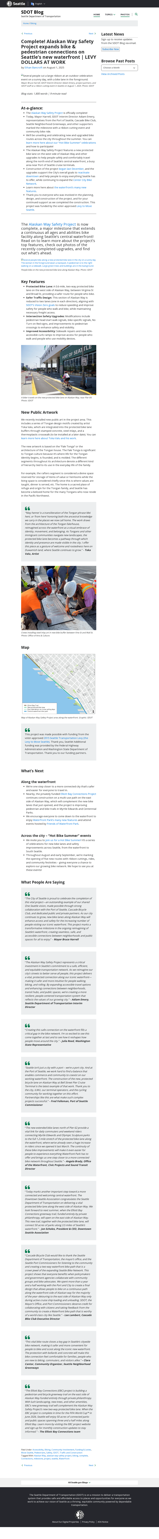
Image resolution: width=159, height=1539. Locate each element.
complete (83, 1455)
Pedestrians (39, 1452)
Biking (48, 1449)
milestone (38, 1458)
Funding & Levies (83, 1449)
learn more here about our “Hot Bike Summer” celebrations (61, 142)
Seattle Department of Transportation (41, 16)
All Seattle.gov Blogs (78, 1482)
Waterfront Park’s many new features (55, 820)
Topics (109, 14)
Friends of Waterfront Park (63, 823)
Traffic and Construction (71, 1452)
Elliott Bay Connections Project (78, 794)
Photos (125, 14)
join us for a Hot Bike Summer (63, 840)
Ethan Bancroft (33, 67)
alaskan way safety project (59, 1455)
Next (91, 33)
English (38, 3)
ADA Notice (103, 1521)
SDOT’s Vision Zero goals (40, 305)
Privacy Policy (88, 1521)
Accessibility (38, 1449)
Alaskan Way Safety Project (47, 113)
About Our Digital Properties (65, 1521)
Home (97, 14)
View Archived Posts (113, 74)
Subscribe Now (110, 49)
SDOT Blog (32, 12)
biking (75, 1455)
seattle (55, 1458)
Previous (28, 33)
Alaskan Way (40, 1455)
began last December (71, 168)
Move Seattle (27, 1452)
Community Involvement (63, 1449)
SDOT (56, 1452)
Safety (49, 1452)
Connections (27, 1458)
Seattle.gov (12, 1)
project (47, 1458)
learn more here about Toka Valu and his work (48, 438)
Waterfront (64, 1458)
